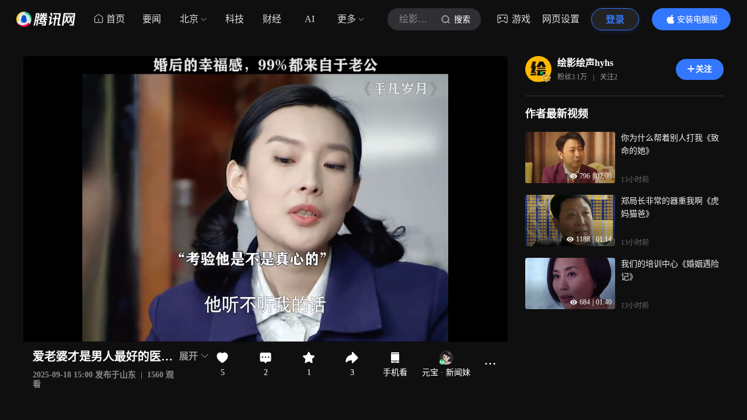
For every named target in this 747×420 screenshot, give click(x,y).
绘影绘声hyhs (585, 63)
